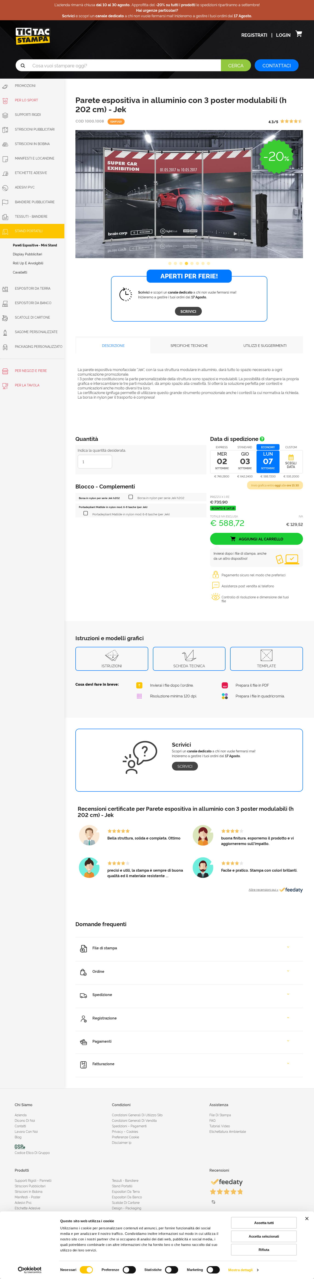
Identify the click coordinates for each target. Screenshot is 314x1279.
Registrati (254, 34)
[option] (189, 194)
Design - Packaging (126, 1208)
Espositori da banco (33, 302)
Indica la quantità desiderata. (102, 450)
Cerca (236, 65)
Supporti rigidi (28, 114)
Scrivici (188, 311)
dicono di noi (25, 1120)
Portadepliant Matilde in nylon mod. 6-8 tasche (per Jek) (131, 514)
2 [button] (175, 263)
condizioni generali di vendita (134, 1120)
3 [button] (181, 263)
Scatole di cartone (32, 317)
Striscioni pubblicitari (30, 1186)
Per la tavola (26, 385)
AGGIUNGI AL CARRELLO (260, 538)
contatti (20, 1126)
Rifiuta (264, 1250)
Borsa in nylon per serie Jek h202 (160, 498)
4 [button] (186, 263)
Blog (18, 1137)
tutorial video (219, 1126)
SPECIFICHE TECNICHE (189, 345)
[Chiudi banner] (306, 1218)
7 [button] (203, 263)
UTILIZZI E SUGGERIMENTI (265, 345)
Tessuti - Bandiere (31, 216)
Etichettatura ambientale (227, 1131)
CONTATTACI (277, 65)
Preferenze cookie (125, 1137)
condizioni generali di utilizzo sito (137, 1115)
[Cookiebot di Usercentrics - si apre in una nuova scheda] (30, 1270)
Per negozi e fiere (30, 370)
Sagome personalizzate (36, 331)
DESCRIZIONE (113, 345)
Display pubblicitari (27, 254)
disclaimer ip (121, 1142)
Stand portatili (28, 230)
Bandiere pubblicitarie (35, 202)
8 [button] (208, 263)
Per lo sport (26, 100)
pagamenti (139, 1126)
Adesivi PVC (25, 187)
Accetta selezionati (264, 1236)
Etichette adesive (31, 172)
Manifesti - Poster (27, 1197)
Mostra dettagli (240, 1270)
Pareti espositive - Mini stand (35, 245)
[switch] (129, 1268)
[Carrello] (298, 34)
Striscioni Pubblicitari (34, 129)
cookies (132, 1131)
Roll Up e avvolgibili (28, 263)
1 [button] (170, 263)
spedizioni (119, 1126)
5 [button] (192, 263)
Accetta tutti (264, 1223)
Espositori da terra (32, 288)
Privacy (117, 1131)
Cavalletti (20, 272)
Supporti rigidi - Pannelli (33, 1180)
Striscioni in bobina (32, 143)
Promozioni (24, 85)
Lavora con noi (26, 1131)
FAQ (212, 1120)
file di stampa (220, 1115)
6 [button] (197, 263)
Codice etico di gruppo (32, 1152)
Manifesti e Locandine (34, 158)
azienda (21, 1115)
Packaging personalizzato (39, 346)
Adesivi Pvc (23, 1202)
